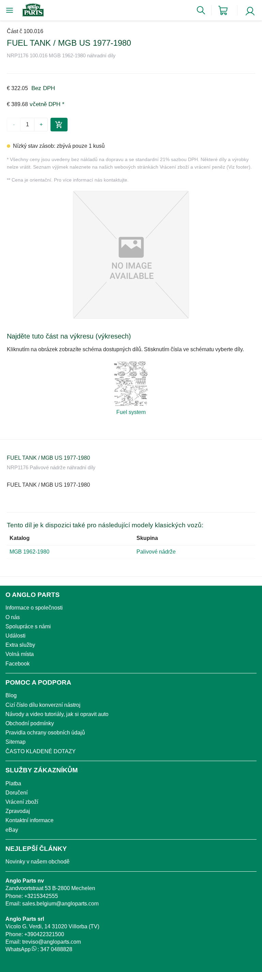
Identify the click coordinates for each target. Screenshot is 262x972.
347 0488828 (56, 949)
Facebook (17, 664)
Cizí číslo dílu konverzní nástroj (43, 705)
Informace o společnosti (34, 608)
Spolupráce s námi (28, 626)
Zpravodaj (17, 811)
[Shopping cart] (223, 10)
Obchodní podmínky (29, 723)
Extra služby (20, 645)
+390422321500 (44, 934)
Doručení (16, 793)
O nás (12, 617)
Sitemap (15, 742)
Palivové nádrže (156, 552)
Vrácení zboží (21, 802)
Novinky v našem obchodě (37, 861)
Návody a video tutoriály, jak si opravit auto (56, 714)
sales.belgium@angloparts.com (60, 903)
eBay (11, 830)
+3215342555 (41, 896)
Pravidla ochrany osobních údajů (45, 732)
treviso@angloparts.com (51, 942)
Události (15, 636)
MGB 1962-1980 (29, 552)
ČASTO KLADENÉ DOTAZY (40, 751)
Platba (13, 783)
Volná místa (19, 654)
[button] (131, 254)
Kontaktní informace (29, 820)
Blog (11, 695)
